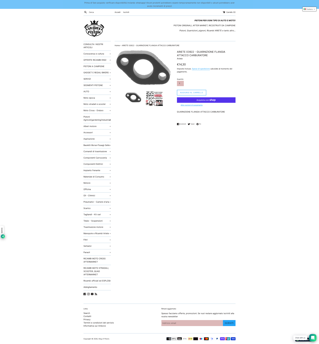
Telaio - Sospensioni (97, 221)
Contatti (87, 316)
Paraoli (97, 252)
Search (86, 313)
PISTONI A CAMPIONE (93, 66)
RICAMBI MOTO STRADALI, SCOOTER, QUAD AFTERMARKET (96, 271)
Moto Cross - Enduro (97, 110)
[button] (309, 9)
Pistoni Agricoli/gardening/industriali (97, 118)
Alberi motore (97, 126)
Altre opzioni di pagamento (192, 105)
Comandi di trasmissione (97, 151)
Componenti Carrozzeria (97, 157)
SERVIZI (97, 79)
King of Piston (104, 339)
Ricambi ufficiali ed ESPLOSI (97, 280)
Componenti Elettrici (97, 164)
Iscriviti (126, 12)
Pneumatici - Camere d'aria (97, 202)
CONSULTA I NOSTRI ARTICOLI (93, 46)
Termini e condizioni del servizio (98, 322)
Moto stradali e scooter (97, 104)
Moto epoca (97, 98)
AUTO (97, 91)
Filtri (97, 239)
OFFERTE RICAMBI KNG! (97, 60)
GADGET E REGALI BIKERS (97, 72)
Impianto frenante (97, 170)
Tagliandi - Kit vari (97, 214)
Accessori (97, 132)
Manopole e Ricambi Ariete (97, 233)
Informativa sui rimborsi (94, 326)
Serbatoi (97, 246)
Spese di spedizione (201, 69)
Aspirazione (97, 139)
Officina (97, 189)
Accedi (117, 12)
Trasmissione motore (97, 227)
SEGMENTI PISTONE (97, 85)
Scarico (97, 208)
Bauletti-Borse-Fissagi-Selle (97, 145)
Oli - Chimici (97, 195)
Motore (97, 183)
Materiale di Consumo (97, 176)
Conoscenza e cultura (97, 53)
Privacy (86, 319)
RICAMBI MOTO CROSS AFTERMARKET (94, 260)
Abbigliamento (90, 287)
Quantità (180, 79)
